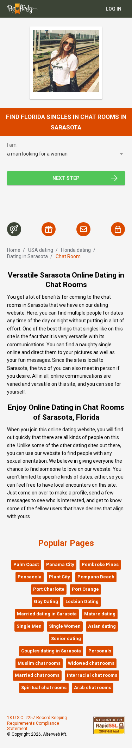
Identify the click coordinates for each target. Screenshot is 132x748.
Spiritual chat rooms (44, 687)
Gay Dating (46, 601)
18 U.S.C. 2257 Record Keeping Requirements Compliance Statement (37, 723)
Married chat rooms (37, 675)
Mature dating (99, 613)
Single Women (65, 626)
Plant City (59, 576)
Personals (99, 650)
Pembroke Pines (100, 564)
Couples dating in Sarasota (51, 650)
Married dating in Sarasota (47, 613)
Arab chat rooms (92, 687)
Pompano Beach (95, 576)
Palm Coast (26, 564)
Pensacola (30, 576)
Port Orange (85, 589)
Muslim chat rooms (39, 663)
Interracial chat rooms (92, 675)
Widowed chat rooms (91, 663)
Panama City (60, 564)
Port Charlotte (48, 589)
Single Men (29, 626)
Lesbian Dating (82, 601)
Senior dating (66, 638)
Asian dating (102, 626)
